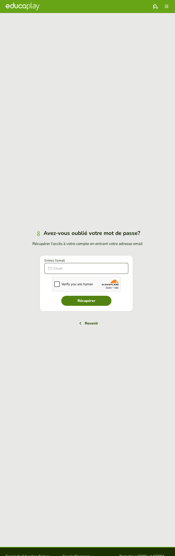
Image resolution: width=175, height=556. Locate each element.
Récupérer (86, 300)
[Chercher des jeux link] (155, 6)
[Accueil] (22, 6)
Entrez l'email (54, 260)
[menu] (167, 6)
